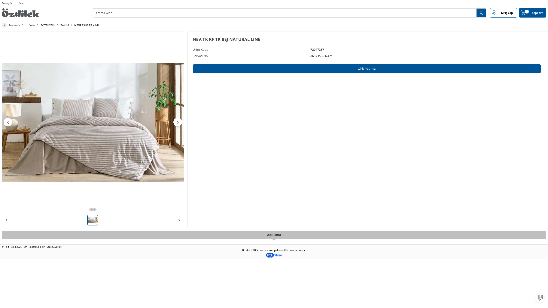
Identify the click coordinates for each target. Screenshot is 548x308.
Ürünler (20, 3)
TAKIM (65, 25)
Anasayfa (7, 3)
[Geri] (4, 25)
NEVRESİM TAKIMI (86, 25)
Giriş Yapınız (367, 69)
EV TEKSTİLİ (47, 25)
